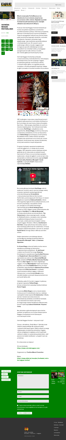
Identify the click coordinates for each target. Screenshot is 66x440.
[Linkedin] (7, 45)
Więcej (54, 32)
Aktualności (6, 379)
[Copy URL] (3, 53)
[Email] (3, 49)
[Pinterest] (11, 41)
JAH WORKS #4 (55, 68)
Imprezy (4, 374)
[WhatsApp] (3, 45)
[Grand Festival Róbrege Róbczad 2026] (58, 15)
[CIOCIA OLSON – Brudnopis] (58, 40)
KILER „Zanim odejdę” (53, 381)
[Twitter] (7, 41)
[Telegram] (11, 49)
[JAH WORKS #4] (58, 62)
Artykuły (5, 376)
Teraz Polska (6, 371)
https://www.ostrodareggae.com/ (28, 348)
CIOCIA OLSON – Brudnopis (58, 46)
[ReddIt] (11, 45)
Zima (7, 32)
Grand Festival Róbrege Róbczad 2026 (57, 22)
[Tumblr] (7, 49)
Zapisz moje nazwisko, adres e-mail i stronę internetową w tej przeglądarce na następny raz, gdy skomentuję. (32, 407)
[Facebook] (3, 41)
